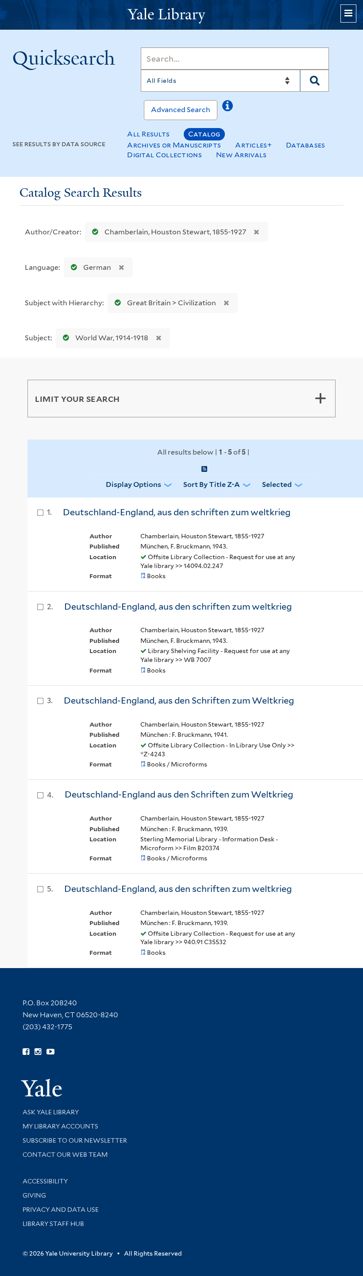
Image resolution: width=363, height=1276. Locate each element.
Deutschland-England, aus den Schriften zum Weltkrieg (179, 700)
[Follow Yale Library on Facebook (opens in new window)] (26, 1052)
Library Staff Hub (53, 1223)
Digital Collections (164, 155)
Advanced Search (180, 109)
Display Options (133, 484)
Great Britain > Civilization (171, 303)
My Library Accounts (60, 1126)
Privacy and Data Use (61, 1209)
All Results (148, 134)
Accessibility (45, 1181)
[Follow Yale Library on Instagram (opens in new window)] (38, 1052)
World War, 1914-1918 (112, 338)
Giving (34, 1195)
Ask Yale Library (51, 1112)
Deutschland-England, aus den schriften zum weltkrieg (176, 512)
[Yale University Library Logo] (181, 15)
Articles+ (253, 145)
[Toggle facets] (320, 398)
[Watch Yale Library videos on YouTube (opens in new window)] (50, 1052)
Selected (277, 484)
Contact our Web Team (65, 1154)
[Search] (314, 81)
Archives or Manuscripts (174, 145)
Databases (305, 145)
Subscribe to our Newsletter (75, 1140)
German (97, 267)
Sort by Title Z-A (211, 484)
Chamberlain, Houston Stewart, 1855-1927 (175, 232)
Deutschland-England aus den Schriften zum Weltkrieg (179, 794)
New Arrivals (241, 155)
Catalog (204, 134)
